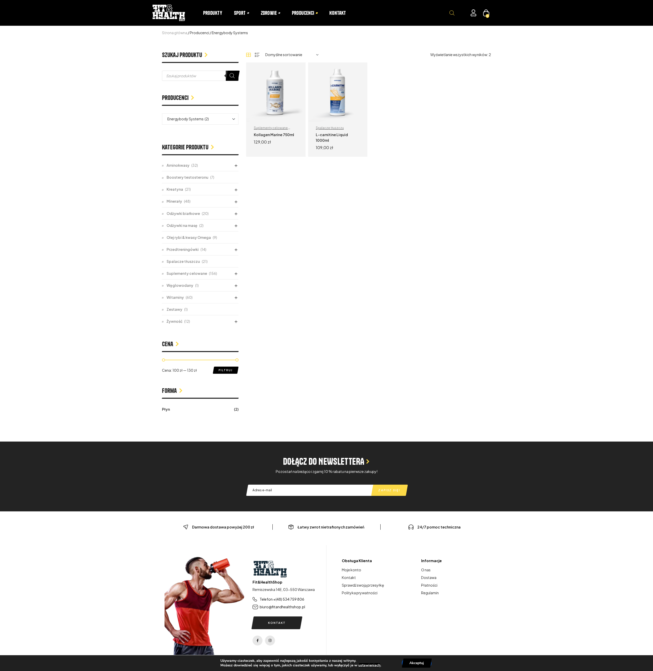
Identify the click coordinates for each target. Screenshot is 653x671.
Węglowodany (180, 285)
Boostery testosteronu (187, 177)
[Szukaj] (232, 76)
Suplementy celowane (271, 128)
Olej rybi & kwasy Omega (189, 237)
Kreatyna (175, 189)
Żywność (174, 321)
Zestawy (174, 309)
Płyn (166, 409)
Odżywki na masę (182, 225)
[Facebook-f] (257, 641)
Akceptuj (416, 663)
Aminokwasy (178, 165)
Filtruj (226, 370)
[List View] (257, 55)
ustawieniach (369, 665)
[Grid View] (248, 55)
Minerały (174, 201)
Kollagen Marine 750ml (274, 134)
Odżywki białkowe (183, 213)
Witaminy (175, 297)
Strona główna (174, 32)
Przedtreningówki (183, 249)
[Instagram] (270, 641)
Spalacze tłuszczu (330, 128)
